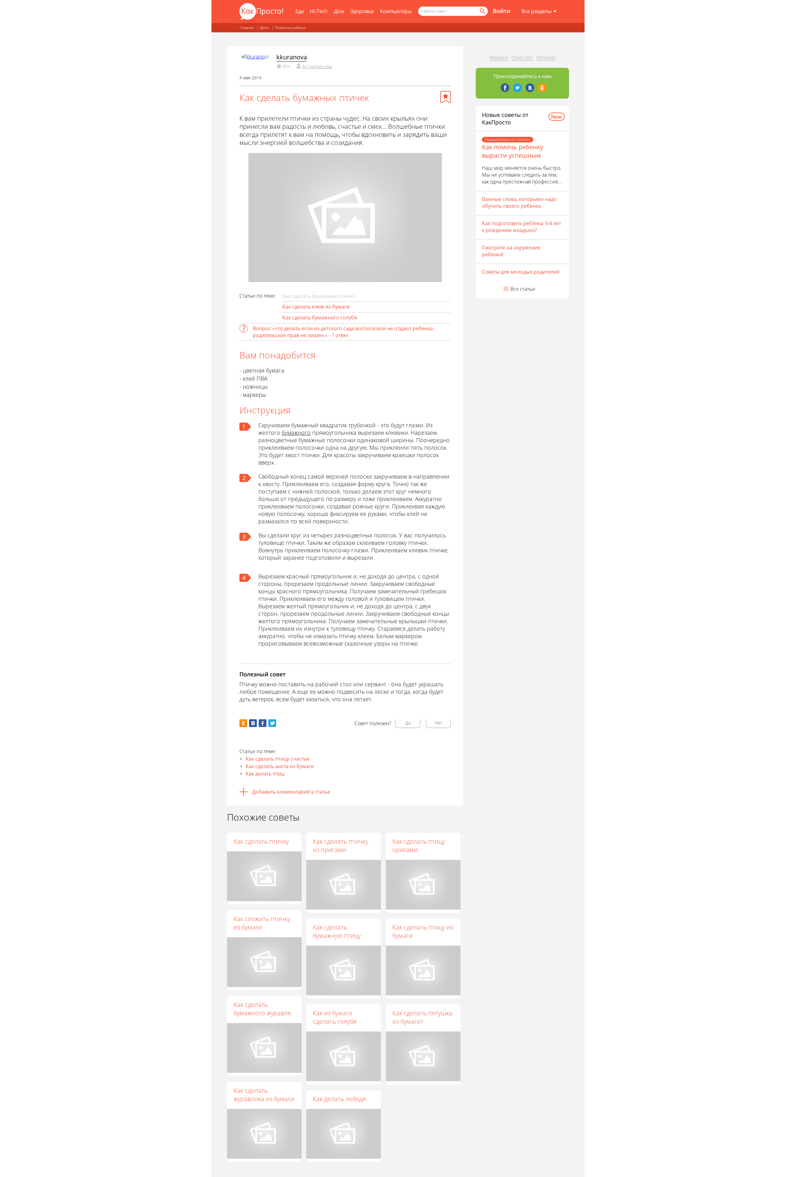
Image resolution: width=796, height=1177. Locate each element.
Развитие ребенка (290, 27)
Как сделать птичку (261, 841)
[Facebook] (505, 87)
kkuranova (291, 57)
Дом (339, 11)
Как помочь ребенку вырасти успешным (512, 151)
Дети (264, 27)
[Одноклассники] (542, 87)
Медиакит (499, 57)
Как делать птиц (265, 773)
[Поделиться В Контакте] (253, 723)
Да (408, 723)
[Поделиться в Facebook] (262, 723)
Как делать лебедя (339, 1099)
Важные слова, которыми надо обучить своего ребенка (519, 202)
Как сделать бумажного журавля (262, 1008)
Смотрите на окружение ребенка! (511, 251)
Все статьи (522, 288)
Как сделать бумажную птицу (337, 931)
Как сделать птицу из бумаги (422, 931)
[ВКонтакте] (529, 87)
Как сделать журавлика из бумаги (264, 1094)
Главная (247, 27)
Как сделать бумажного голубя (319, 317)
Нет (438, 723)
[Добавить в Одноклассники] (243, 723)
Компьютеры (396, 11)
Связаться (545, 57)
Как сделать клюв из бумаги (315, 306)
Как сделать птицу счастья (277, 758)
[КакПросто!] (261, 11)
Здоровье (362, 11)
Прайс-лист (522, 57)
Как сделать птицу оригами (418, 845)
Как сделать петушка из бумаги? (422, 1017)
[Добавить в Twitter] (272, 723)
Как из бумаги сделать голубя (335, 1017)
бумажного (296, 432)
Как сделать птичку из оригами (340, 845)
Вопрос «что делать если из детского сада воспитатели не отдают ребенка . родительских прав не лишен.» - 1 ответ (344, 332)
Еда (299, 11)
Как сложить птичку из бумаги (262, 923)
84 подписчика (317, 66)
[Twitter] (517, 87)
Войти (501, 11)
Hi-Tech (319, 11)
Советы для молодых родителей (520, 271)
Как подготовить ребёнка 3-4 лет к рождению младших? (521, 227)
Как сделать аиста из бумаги (280, 766)
